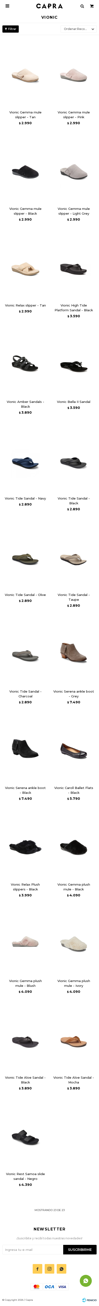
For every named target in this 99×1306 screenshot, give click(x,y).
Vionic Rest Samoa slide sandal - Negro (25, 1176)
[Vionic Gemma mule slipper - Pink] (74, 71)
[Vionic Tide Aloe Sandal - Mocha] (74, 1037)
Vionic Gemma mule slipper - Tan (25, 114)
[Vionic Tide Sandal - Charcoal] (25, 651)
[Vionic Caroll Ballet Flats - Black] (74, 747)
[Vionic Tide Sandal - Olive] (25, 554)
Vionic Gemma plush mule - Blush (25, 983)
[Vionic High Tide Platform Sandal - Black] (74, 264)
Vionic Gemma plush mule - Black (73, 886)
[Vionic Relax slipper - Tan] (25, 264)
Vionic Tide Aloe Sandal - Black (25, 1080)
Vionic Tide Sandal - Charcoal (25, 693)
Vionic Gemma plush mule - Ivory (73, 983)
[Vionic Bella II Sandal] (74, 361)
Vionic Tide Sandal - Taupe (74, 597)
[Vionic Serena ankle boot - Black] (25, 747)
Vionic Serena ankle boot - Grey (73, 693)
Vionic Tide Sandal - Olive (25, 595)
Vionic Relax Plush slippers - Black (25, 886)
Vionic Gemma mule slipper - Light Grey (74, 211)
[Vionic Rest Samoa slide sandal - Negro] (25, 1133)
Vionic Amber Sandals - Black (25, 404)
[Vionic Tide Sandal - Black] (74, 458)
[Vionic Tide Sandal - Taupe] (74, 554)
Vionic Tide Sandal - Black (74, 500)
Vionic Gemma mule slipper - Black (25, 211)
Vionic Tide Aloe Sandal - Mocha (73, 1080)
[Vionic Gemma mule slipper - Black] (25, 168)
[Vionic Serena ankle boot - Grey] (74, 651)
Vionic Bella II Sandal (73, 402)
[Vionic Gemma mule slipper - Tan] (25, 71)
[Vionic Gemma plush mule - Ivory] (74, 940)
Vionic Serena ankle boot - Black (25, 790)
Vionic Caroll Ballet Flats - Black (73, 790)
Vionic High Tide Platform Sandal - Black (74, 307)
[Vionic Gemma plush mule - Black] (74, 844)
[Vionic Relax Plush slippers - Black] (25, 844)
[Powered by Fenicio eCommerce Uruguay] (89, 1300)
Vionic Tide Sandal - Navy (25, 498)
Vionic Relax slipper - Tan (25, 305)
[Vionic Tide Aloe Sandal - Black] (25, 1037)
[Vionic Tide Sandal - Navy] (25, 458)
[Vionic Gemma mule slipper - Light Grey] (74, 168)
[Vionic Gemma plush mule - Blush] (25, 940)
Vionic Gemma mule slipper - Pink (74, 114)
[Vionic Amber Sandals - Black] (25, 361)
